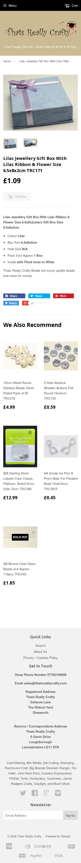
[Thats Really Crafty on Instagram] (58, 794)
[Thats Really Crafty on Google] (46, 794)
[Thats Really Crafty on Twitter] (23, 794)
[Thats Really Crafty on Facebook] (35, 794)
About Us (40, 651)
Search (40, 645)
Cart (74, 5)
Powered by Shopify (58, 836)
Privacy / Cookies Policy (40, 657)
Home (7, 61)
